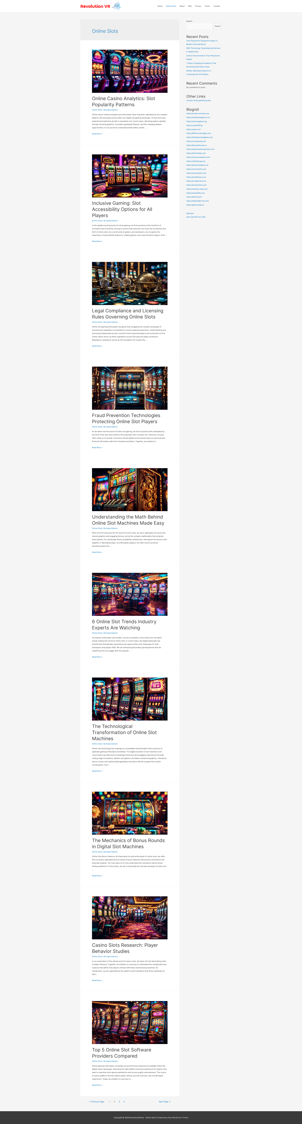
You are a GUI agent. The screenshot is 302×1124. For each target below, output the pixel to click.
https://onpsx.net (193, 129)
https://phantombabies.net (197, 165)
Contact (217, 6)
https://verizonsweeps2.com (198, 157)
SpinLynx (190, 213)
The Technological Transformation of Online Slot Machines (124, 732)
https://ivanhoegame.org (196, 121)
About (182, 6)
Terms (207, 6)
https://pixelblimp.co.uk (196, 177)
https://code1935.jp (194, 125)
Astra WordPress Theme (178, 1117)
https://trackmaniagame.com (198, 117)
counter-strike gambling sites (198, 100)
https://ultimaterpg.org (195, 161)
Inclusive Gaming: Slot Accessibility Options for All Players (122, 209)
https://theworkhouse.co (196, 145)
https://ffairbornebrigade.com (198, 133)
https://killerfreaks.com (196, 153)
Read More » (97, 134)
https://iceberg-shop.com (197, 189)
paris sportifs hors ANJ (196, 217)
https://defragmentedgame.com (199, 137)
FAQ (189, 6)
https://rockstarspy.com (196, 141)
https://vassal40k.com (195, 193)
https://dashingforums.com (197, 201)
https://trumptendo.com (196, 181)
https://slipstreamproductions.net (200, 149)
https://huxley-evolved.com (197, 113)
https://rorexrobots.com (196, 169)
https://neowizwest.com (196, 173)
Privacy (198, 6)
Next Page (165, 1102)
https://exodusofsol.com (196, 185)
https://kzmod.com (194, 197)
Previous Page (96, 1102)
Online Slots (171, 6)
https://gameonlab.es (195, 205)
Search (189, 21)
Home (159, 6)
